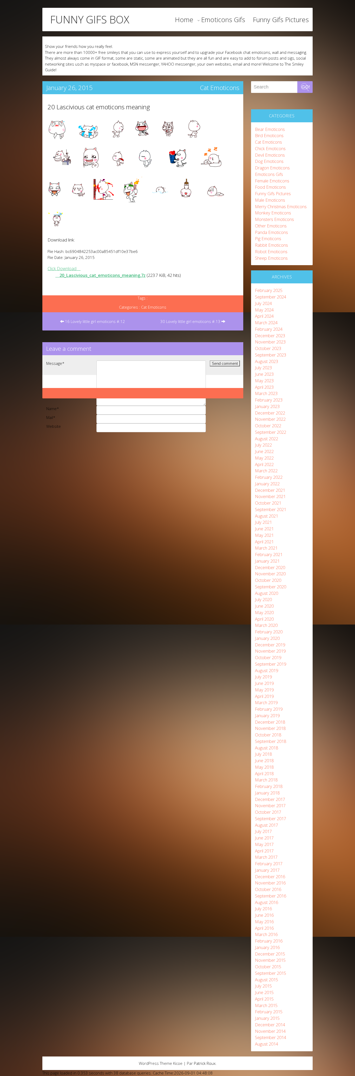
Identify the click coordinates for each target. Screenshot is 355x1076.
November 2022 (270, 419)
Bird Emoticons (269, 135)
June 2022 (264, 451)
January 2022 (267, 484)
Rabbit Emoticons (271, 245)
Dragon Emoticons (272, 168)
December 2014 (270, 1025)
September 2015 (270, 973)
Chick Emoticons (270, 148)
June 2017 (264, 838)
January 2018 (267, 793)
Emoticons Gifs (223, 19)
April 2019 (264, 696)
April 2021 (264, 542)
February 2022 (268, 477)
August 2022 (266, 439)
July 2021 (263, 522)
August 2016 (266, 902)
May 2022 (264, 458)
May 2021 (264, 535)
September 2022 (270, 432)
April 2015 (264, 999)
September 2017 (270, 819)
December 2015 (270, 954)
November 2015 (270, 960)
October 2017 (268, 812)
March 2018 (266, 780)
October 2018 (268, 735)
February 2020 (268, 632)
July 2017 (263, 831)
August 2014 (266, 1044)
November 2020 (270, 574)
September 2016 (270, 896)
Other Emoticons (271, 226)
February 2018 (268, 786)
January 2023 (267, 406)
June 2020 (264, 606)
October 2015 (268, 967)
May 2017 (264, 844)
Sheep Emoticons (271, 258)
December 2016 (270, 877)
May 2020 (264, 612)
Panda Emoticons (271, 232)
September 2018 (270, 741)
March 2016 (266, 934)
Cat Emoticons (219, 87)
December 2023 (270, 336)
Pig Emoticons (268, 238)
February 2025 (268, 290)
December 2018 (270, 722)
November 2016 (270, 883)
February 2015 (268, 1012)
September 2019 (270, 664)
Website (53, 426)
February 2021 (268, 554)
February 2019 (268, 709)
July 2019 (263, 677)
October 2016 (268, 889)
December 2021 (270, 490)
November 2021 (270, 496)
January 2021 (267, 561)
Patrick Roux (204, 1063)
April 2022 (264, 464)
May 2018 (264, 767)
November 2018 (270, 728)
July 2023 (263, 368)
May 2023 (264, 381)
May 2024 (264, 310)
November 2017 (270, 805)
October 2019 (268, 657)
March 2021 (266, 548)
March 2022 (266, 471)
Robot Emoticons (271, 251)
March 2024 (266, 323)
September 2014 (270, 1037)
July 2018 (263, 754)
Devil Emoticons (270, 155)
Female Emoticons (272, 181)
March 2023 (266, 393)
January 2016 (267, 947)
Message (55, 363)
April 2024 (264, 316)
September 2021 (270, 509)
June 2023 (264, 374)
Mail (50, 417)
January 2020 (267, 638)
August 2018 (266, 748)
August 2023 (266, 361)
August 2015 (266, 980)
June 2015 (264, 992)
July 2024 (263, 303)
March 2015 (266, 1005)
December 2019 (270, 645)
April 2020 (264, 619)
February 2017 (268, 864)
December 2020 (270, 567)
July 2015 (263, 986)
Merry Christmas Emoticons (281, 206)
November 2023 (270, 342)
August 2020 (266, 593)
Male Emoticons (270, 200)
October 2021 (268, 503)
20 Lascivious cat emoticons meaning (99, 107)
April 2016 (264, 928)
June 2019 (264, 683)
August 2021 (266, 516)
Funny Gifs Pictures (281, 19)
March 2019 (266, 702)
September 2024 (270, 297)
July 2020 (263, 599)
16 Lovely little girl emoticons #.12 (94, 321)
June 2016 (264, 915)
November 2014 (270, 1031)
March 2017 (266, 857)
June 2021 (264, 529)
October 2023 (268, 348)
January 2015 (267, 1018)
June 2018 (264, 760)
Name (52, 408)
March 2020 (266, 625)
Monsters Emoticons (274, 219)
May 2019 (264, 690)
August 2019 (266, 670)
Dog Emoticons (269, 161)
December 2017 (270, 799)
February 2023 (268, 400)
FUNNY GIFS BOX (89, 19)
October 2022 (268, 426)
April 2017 (264, 851)
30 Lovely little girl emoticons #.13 (190, 321)
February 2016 (268, 941)
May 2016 (264, 922)
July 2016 (263, 909)
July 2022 (263, 445)
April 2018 (264, 773)
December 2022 (270, 413)
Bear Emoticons (270, 129)
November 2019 (270, 651)
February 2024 (268, 329)
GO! (305, 87)
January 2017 (267, 870)
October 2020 (268, 580)
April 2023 (264, 387)
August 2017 (266, 825)
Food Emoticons (270, 187)
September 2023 (270, 355)
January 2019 (267, 715)
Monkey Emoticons (273, 213)
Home (184, 19)
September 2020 (270, 587)
